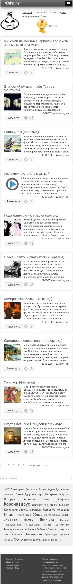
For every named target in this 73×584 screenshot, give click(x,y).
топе (63, 12)
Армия (21, 489)
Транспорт (51, 534)
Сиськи (32, 529)
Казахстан (29, 499)
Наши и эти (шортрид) (21, 132)
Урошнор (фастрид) (19, 382)
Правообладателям (14, 565)
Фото (18, 539)
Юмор (58, 540)
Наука (28, 515)
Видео (51, 489)
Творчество (16, 534)
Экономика (48, 539)
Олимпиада (54, 515)
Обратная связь (13, 562)
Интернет (51, 494)
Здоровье (30, 494)
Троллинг (64, 534)
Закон (19, 494)
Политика (47, 520)
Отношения (10, 519)
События (42, 529)
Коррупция (37, 505)
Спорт (51, 529)
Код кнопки (52, 26)
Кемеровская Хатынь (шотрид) (28, 299)
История (9, 499)
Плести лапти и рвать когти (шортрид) (34, 257)
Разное (47, 524)
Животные (9, 494)
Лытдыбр (49, 509)
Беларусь (31, 489)
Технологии (34, 534)
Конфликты (63, 499)
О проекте (19, 559)
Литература (35, 510)
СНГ (25, 529)
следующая (34, 465)
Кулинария (11, 509)
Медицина (63, 509)
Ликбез (24, 509)
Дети (59, 489)
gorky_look (63, 68)
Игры (40, 494)
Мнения (9, 515)
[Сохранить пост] (26, 72)
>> (45, 465)
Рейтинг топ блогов (50, 559)
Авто (14, 489)
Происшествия (12, 524)
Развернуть (13, 72)
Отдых (65, 514)
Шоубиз (27, 539)
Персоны (28, 519)
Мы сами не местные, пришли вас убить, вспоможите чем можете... (36, 43)
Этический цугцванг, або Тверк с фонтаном (29, 88)
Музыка (20, 515)
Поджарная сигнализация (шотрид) (31, 215)
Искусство (64, 494)
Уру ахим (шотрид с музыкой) (27, 173)
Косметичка (51, 504)
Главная (9, 559)
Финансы (8, 540)
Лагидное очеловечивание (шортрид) (33, 340)
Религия (19, 529)
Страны (59, 529)
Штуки (37, 540)
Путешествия (32, 524)
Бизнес (42, 489)
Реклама (9, 529)
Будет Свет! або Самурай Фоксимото (33, 424)
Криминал (64, 505)
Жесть (66, 489)
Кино (46, 499)
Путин (43, 16)
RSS (17, 568)
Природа (64, 520)
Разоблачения (62, 524)
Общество (40, 515)
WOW (7, 489)
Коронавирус (17, 504)
